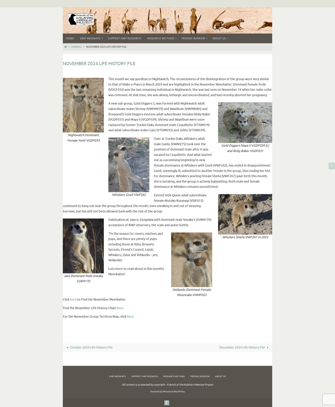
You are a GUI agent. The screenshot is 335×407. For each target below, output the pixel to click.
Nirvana (167, 391)
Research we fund (174, 376)
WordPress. (179, 391)
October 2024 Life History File (91, 347)
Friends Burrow (200, 376)
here (73, 299)
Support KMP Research (144, 376)
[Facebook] (331, 166)
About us (220, 376)
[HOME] (65, 46)
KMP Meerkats (117, 376)
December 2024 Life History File (242, 347)
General (76, 46)
